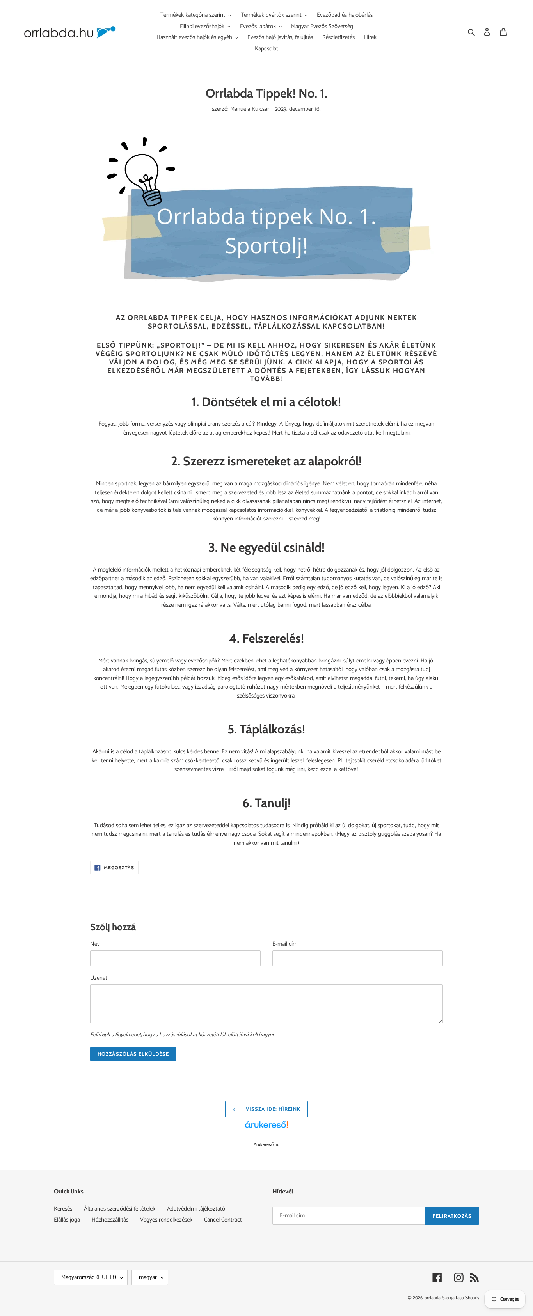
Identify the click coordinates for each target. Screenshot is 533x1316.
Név (95, 944)
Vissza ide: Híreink (272, 1109)
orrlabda (433, 1298)
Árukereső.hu (266, 1144)
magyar (148, 1277)
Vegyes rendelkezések (166, 1220)
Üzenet (98, 978)
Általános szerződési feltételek (119, 1209)
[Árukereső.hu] (266, 1128)
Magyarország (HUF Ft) (88, 1277)
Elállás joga (67, 1220)
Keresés (63, 1209)
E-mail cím (284, 944)
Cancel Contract (223, 1220)
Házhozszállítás (110, 1220)
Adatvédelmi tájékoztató (196, 1209)
